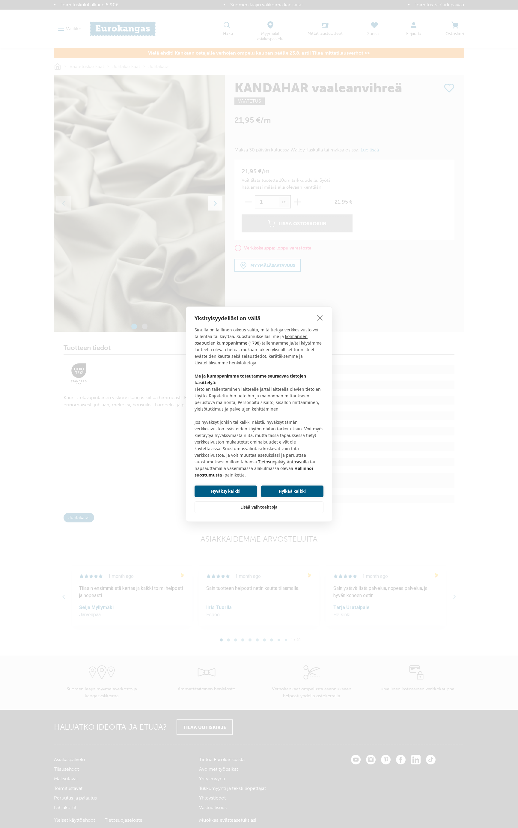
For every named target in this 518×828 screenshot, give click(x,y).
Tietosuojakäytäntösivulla (283, 462)
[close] (320, 317)
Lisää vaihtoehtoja (259, 507)
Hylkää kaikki (292, 491)
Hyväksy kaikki (226, 491)
